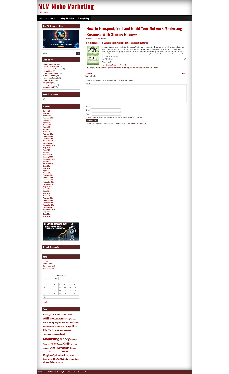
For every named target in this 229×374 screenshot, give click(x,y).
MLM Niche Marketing (66, 6)
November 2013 (48, 182)
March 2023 (47, 116)
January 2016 (48, 157)
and (44, 323)
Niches (60, 344)
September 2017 (49, 145)
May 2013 (46, 193)
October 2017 (48, 143)
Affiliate (48, 318)
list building (47, 71)
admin (104, 38)
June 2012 (46, 214)
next (184, 73)
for (56, 326)
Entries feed (47, 264)
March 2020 (47, 125)
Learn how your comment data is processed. (130, 124)
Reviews (146, 68)
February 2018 (48, 134)
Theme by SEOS (83, 372)
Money (65, 339)
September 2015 (49, 159)
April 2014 (46, 171)
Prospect (139, 68)
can (76, 322)
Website (88, 114)
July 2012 (46, 212)
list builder (56, 334)
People (73, 348)
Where (58, 362)
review (58, 352)
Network (132, 68)
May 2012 (46, 216)
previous (89, 73)
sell (151, 68)
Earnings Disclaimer (67, 18)
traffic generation (49, 85)
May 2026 (46, 113)
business (118, 68)
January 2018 (48, 136)
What (52, 362)
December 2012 (48, 203)
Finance (52, 326)
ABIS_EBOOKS (62, 315)
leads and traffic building (52, 69)
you (62, 362)
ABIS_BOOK (50, 314)
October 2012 (48, 207)
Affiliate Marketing (62, 319)
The (55, 359)
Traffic (60, 359)
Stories (155, 68)
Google (68, 326)
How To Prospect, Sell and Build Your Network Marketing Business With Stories (117, 42)
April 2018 (46, 129)
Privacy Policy (83, 18)
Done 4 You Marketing (51, 66)
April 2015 (46, 161)
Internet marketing (60, 330)
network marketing (50, 78)
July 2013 (46, 189)
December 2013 (48, 180)
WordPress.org (48, 268)
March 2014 (47, 173)
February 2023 (48, 118)
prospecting (47, 83)
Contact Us (50, 18)
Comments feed (49, 266)
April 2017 (46, 152)
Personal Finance (49, 352)
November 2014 (48, 164)
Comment (89, 83)
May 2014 (46, 168)
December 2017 (48, 138)
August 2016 (47, 154)
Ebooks (46, 326)
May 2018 (46, 127)
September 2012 (49, 209)
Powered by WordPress (70, 372)
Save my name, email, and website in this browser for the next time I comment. (115, 117)
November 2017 (48, 141)
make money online (50, 73)
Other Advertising (60, 347)
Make (63, 334)
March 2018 (47, 132)
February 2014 (48, 175)
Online (67, 343)
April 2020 (46, 122)
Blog (52, 323)
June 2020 (46, 120)
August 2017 (47, 148)
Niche (54, 343)
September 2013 (49, 184)
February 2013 (48, 198)
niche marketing (49, 80)
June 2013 (46, 191)
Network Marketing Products (116, 65)
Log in (45, 261)
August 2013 (47, 187)
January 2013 (48, 200)
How (74, 326)
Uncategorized (101, 68)
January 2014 (48, 177)
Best (48, 323)
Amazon (73, 319)
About (41, 18)
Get (63, 326)
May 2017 (46, 150)
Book (62, 322)
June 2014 (46, 166)
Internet (47, 330)
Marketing (125, 68)
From (60, 326)
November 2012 (48, 205)
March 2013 (47, 196)
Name (88, 106)
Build (113, 68)
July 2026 (46, 111)
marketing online (49, 76)
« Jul (45, 302)
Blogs (57, 323)
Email (88, 110)
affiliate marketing (49, 64)
